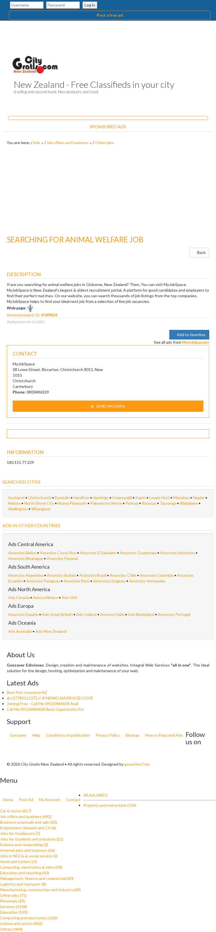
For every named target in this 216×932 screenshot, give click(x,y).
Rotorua (149, 503)
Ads (36, 142)
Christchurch (40, 497)
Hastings (101, 497)
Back (201, 252)
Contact (73, 799)
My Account (49, 799)
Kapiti (141, 497)
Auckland (16, 497)
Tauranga (168, 503)
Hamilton (81, 497)
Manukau (181, 497)
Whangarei (40, 508)
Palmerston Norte (106, 503)
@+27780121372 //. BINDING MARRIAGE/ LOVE (50, 698)
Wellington (18, 508)
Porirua (132, 503)
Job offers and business (67, 142)
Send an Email (110, 406)
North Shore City (39, 503)
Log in (90, 5)
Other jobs (104, 142)
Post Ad (26, 799)
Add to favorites (191, 334)
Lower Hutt (159, 497)
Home (8, 799)
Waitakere (189, 503)
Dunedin (63, 497)
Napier (199, 497)
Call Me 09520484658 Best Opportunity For (45, 709)
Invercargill (122, 497)
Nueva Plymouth (72, 503)
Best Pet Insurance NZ (27, 692)
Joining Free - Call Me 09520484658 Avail (42, 703)
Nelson (14, 503)
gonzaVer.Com (137, 764)
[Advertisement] (108, 190)
